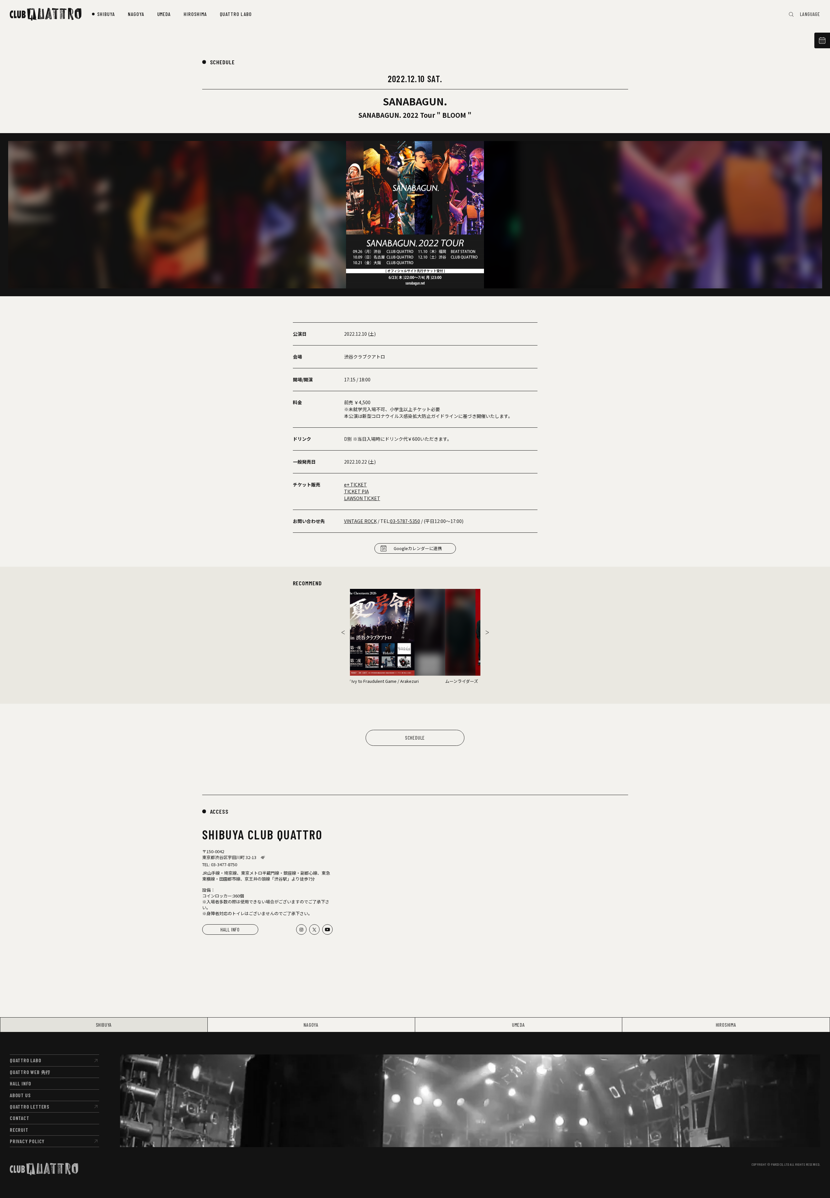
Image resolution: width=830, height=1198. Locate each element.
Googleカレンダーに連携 (418, 548)
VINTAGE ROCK (360, 521)
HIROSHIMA (726, 1024)
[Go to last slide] (343, 632)
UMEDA (518, 1024)
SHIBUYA (104, 1024)
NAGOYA (311, 1024)
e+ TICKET (355, 484)
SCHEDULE (222, 62)
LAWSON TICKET (362, 498)
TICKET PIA (356, 491)
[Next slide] (487, 632)
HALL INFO (230, 929)
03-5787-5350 (405, 521)
